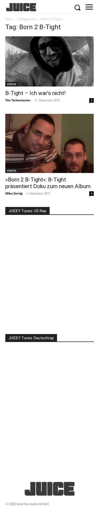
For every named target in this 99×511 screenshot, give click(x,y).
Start (8, 19)
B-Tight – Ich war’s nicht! (35, 93)
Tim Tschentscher (18, 100)
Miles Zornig (13, 193)
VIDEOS (11, 84)
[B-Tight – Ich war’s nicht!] (49, 61)
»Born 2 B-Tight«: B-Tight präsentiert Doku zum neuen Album (48, 182)
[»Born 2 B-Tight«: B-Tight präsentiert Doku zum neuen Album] (49, 143)
